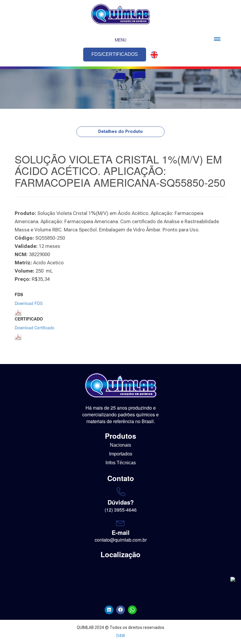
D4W (120, 635)
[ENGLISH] (152, 55)
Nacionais (120, 445)
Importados (120, 453)
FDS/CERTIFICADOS (114, 54)
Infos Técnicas (121, 462)
